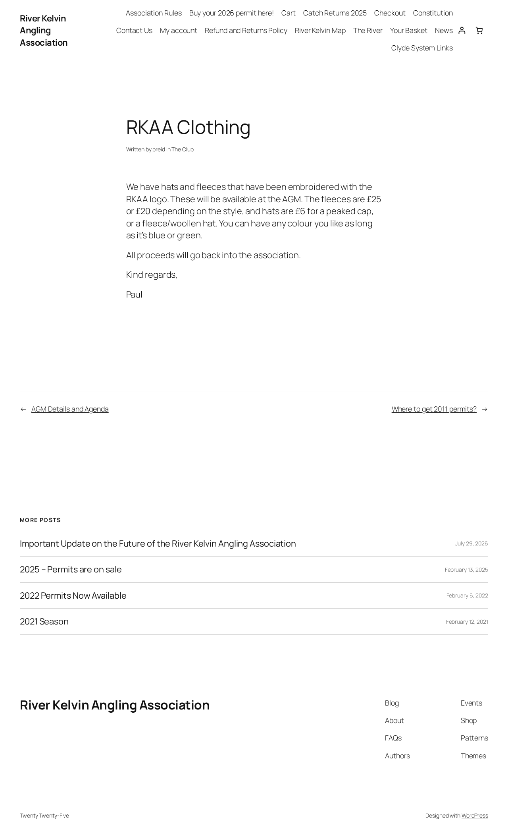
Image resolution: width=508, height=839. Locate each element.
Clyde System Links (421, 47)
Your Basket (408, 30)
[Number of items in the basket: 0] (479, 30)
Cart (288, 12)
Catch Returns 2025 (335, 12)
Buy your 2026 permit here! (231, 12)
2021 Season (44, 621)
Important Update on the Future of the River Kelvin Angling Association (158, 543)
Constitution (433, 12)
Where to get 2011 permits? (434, 409)
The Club (182, 149)
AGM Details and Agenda (70, 409)
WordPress (475, 815)
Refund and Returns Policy (246, 30)
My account (178, 30)
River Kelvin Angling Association (44, 30)
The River (368, 30)
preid (158, 149)
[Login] (462, 30)
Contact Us (134, 30)
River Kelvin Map (320, 30)
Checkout (389, 12)
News (444, 30)
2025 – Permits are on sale (70, 569)
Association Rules (153, 12)
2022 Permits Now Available (73, 595)
